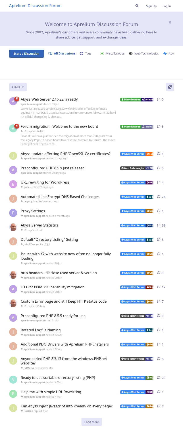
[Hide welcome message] (170, 22)
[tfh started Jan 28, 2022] (13, 227)
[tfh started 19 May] (13, 303)
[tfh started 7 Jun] (13, 275)
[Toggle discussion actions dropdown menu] (172, 99)
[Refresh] (170, 87)
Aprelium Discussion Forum (35, 5)
